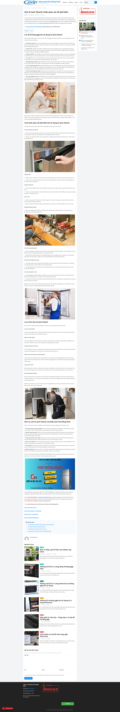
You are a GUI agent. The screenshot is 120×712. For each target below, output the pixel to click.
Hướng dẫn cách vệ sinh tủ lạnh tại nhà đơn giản (39, 531)
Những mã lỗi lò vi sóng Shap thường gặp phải (56, 568)
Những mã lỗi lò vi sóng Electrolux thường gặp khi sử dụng (57, 584)
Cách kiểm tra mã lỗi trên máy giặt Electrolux (54, 635)
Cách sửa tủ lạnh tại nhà (30, 507)
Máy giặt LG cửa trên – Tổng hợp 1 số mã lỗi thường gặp (57, 618)
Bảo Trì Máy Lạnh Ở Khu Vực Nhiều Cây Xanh (55, 551)
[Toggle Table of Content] (30, 31)
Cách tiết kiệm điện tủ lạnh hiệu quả (36, 526)
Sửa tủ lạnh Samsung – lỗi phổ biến (32, 511)
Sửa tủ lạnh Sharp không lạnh (31, 517)
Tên (25, 669)
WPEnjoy (71, 709)
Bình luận (26, 655)
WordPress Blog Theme (64, 709)
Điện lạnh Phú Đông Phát (49, 2)
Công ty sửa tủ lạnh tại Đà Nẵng (34, 26)
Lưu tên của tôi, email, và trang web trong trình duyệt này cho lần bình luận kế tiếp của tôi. (45, 675)
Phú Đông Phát (31, 14)
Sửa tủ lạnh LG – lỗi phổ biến (31, 514)
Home (25, 7)
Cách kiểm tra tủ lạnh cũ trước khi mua (37, 529)
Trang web (61, 669)
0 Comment (42, 14)
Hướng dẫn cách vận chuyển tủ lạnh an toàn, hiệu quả (41, 524)
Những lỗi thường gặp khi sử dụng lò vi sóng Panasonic (56, 601)
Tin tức (29, 7)
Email (43, 669)
